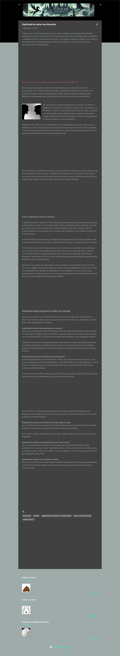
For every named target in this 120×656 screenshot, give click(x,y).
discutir (36, 516)
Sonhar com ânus (28, 600)
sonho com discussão (82, 516)
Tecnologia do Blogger (61, 647)
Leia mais (93, 594)
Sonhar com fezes (29, 578)
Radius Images (66, 651)
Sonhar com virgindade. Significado (35, 622)
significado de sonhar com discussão (56, 516)
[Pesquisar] (100, 5)
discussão (27, 516)
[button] (97, 24)
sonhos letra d (28, 519)
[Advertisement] (60, 65)
